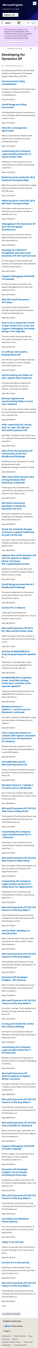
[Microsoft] (19, 22)
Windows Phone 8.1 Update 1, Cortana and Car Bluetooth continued (16, 709)
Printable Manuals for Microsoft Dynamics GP (14, 763)
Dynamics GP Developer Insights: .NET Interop (15, 978)
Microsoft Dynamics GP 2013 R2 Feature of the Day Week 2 (19, 1284)
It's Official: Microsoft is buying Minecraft (15, 353)
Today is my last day (13, 1241)
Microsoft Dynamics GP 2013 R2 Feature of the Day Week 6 (19, 955)
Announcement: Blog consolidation (13, 83)
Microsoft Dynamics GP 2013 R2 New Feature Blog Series (19, 810)
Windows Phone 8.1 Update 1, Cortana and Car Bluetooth (18, 786)
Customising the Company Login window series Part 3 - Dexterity (16, 834)
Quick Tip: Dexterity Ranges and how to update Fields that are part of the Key (18, 532)
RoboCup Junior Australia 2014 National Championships (18, 179)
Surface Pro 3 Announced (15, 1262)
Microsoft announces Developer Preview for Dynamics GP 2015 (14, 505)
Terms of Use (28, 1342)
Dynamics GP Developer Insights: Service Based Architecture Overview (15, 1172)
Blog (30, 1336)
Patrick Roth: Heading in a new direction (16, 932)
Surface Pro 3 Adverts (13, 607)
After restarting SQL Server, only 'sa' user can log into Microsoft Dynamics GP (17, 427)
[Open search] (28, 23)
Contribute (5, 1339)
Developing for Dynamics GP (16, 49)
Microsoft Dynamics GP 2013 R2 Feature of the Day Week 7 (19, 909)
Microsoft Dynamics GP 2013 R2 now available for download (19, 1124)
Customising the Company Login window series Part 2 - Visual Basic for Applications (17, 884)
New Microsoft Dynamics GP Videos (15, 301)
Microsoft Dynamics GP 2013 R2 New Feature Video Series (19, 859)
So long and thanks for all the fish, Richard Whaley (18, 1025)
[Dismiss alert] (34, 3)
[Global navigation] (2, 23)
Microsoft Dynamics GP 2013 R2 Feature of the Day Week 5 (19, 1002)
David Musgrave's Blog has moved (14, 106)
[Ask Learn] (31, 48)
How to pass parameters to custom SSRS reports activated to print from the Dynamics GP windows (18, 737)
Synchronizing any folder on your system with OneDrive (17, 376)
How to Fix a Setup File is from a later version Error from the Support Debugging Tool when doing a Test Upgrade (18, 327)
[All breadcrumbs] (3, 48)
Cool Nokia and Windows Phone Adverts (15, 1220)
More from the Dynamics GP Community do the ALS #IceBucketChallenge (17, 453)
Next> (4, 1306)
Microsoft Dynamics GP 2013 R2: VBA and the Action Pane (17, 629)
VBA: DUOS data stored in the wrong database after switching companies (18, 479)
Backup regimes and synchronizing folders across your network (17, 401)
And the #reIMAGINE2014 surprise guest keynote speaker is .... (19, 654)
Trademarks (6, 1345)
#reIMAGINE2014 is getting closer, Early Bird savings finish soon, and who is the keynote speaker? (16, 682)
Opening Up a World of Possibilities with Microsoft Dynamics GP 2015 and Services (19, 252)
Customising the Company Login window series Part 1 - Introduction (17, 1050)
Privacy (14, 1339)
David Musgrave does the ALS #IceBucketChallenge (18, 586)
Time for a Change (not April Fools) (14, 129)
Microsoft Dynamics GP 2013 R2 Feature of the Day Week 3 (19, 1197)
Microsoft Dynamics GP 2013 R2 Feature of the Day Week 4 (19, 1101)
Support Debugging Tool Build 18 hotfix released (18, 1147)
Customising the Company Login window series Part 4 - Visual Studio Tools (17, 154)
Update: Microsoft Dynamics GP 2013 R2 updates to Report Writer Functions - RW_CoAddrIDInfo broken (19, 559)
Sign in (33, 23)
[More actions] (34, 48)
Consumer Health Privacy (10, 1342)
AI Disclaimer (6, 1336)
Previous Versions (20, 1336)
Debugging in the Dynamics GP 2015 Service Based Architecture (18, 226)
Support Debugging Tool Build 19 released (18, 277)
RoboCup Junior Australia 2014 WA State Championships (18, 202)
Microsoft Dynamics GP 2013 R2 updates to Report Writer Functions (16, 1076)
